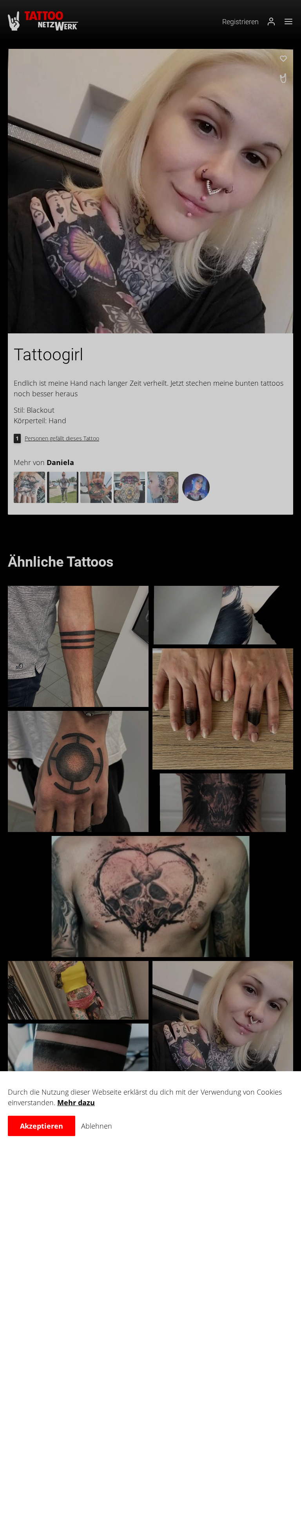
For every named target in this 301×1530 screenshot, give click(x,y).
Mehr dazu (76, 1102)
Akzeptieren (41, 1126)
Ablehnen (96, 1126)
